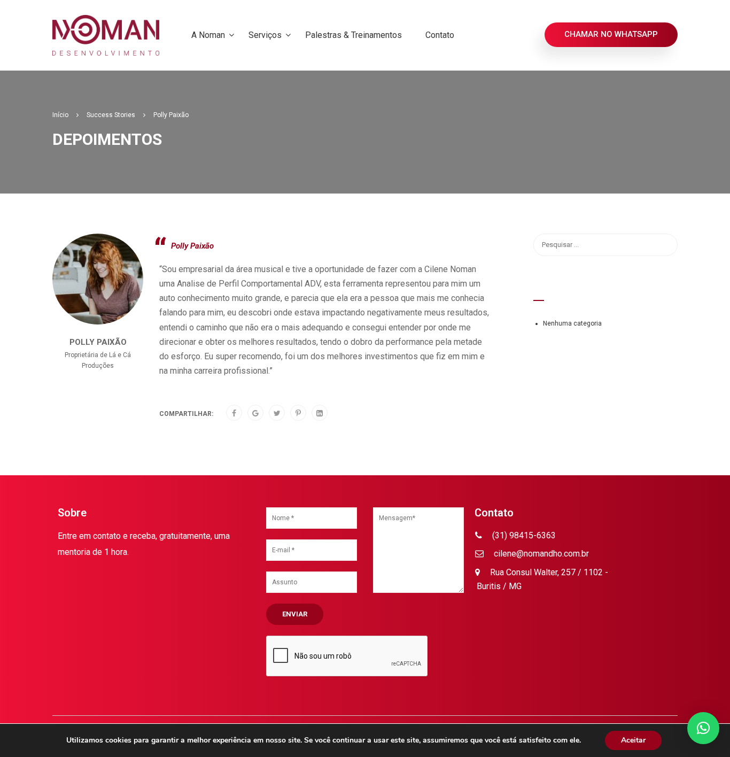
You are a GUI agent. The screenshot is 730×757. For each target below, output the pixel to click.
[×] (703, 728)
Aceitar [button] (633, 740)
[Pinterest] (298, 413)
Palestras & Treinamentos (353, 35)
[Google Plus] (255, 413)
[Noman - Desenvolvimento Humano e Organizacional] (105, 35)
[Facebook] (234, 413)
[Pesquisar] (664, 245)
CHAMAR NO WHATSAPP (611, 34)
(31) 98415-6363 (523, 535)
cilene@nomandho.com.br (540, 554)
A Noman (208, 35)
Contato (439, 35)
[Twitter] (277, 413)
